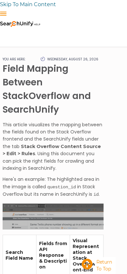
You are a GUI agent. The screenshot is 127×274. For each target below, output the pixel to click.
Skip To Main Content (28, 4)
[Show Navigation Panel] (3, 13)
